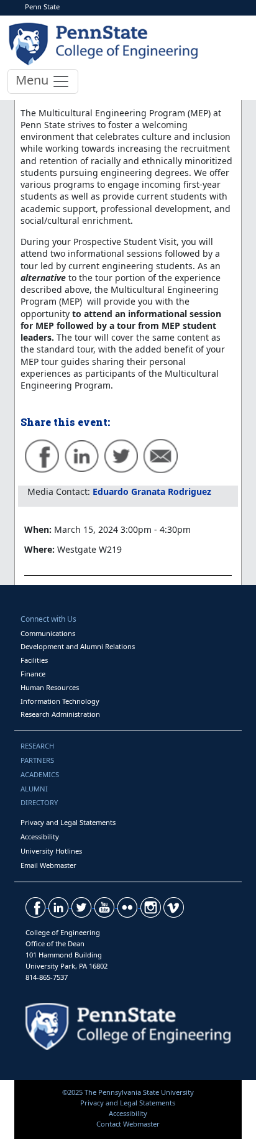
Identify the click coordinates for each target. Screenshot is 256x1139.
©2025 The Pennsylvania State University (128, 1092)
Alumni (34, 788)
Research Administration (60, 714)
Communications (48, 633)
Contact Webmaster (128, 1123)
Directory (39, 802)
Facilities (34, 660)
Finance (33, 673)
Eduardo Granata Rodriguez (152, 491)
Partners (37, 760)
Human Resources (50, 687)
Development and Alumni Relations (78, 646)
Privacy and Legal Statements (68, 822)
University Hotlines (51, 850)
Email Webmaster (48, 865)
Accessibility (40, 836)
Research (37, 745)
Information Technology (60, 701)
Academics (40, 774)
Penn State (42, 6)
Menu (34, 79)
